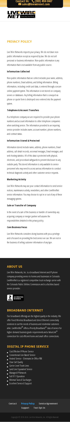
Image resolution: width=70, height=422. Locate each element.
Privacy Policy (27, 403)
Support (25, 407)
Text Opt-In (39, 407)
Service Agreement (48, 403)
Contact (13, 403)
